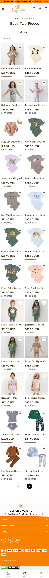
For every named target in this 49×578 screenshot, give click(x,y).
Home (16, 18)
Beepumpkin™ (12, 560)
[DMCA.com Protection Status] (10, 569)
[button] (3, 8)
